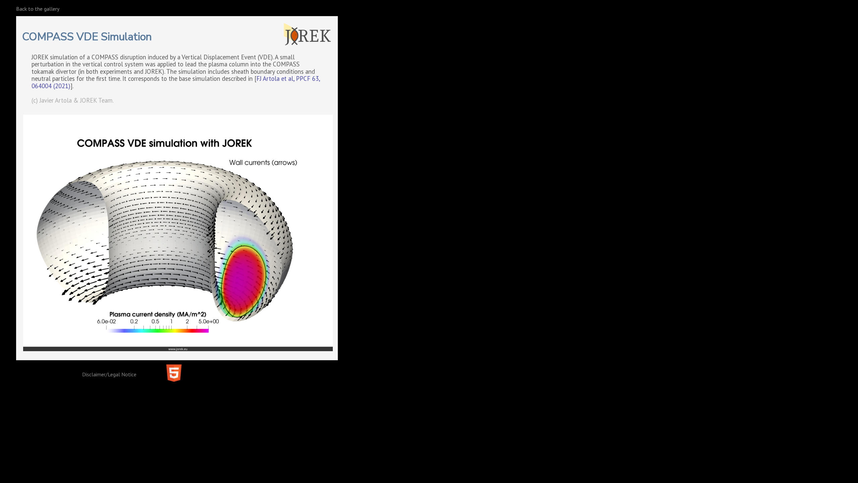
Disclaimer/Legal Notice (109, 374)
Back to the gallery (37, 8)
